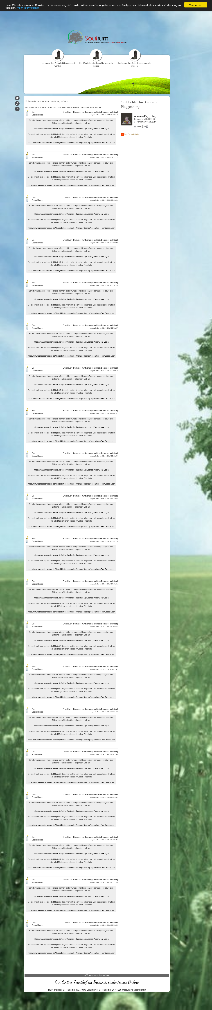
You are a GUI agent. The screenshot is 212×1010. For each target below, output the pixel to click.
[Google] (17, 103)
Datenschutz (104, 975)
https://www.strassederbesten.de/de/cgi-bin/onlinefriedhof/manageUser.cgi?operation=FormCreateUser (71, 143)
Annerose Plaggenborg (145, 116)
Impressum (93, 975)
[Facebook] (17, 109)
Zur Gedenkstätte (131, 134)
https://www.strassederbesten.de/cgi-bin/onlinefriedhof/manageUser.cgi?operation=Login (71, 129)
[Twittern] (17, 98)
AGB (86, 975)
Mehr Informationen (28, 8)
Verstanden (195, 5)
